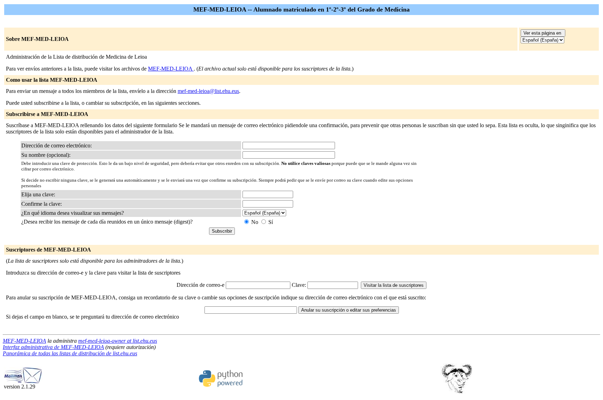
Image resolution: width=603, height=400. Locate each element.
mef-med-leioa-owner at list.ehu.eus (117, 341)
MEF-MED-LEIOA (171, 69)
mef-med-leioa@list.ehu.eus (208, 91)
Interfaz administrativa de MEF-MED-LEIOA (53, 347)
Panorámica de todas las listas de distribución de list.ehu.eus (70, 353)
